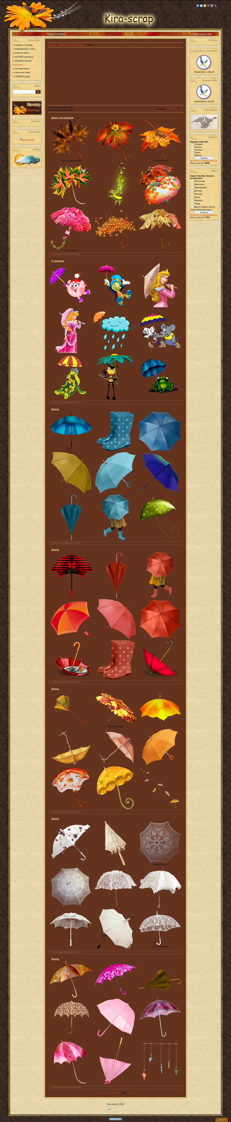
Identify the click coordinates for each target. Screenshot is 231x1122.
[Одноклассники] (205, 6)
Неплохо (198, 150)
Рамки (197, 203)
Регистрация (200, 34)
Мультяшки (199, 181)
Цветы (197, 197)
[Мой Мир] (208, 6)
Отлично (198, 144)
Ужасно (198, 155)
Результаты (195, 161)
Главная (51, 34)
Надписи (198, 200)
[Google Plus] (212, 6)
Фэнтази (198, 194)
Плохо (197, 152)
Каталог (62, 45)
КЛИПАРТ (61, 34)
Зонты (50, 254)
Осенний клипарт (76, 45)
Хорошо (198, 147)
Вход (209, 34)
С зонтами (57, 260)
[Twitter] (201, 6)
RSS (17, 34)
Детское (198, 190)
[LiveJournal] (215, 6)
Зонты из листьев (62, 117)
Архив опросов (210, 161)
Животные (199, 184)
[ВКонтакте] (198, 6)
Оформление (200, 187)
